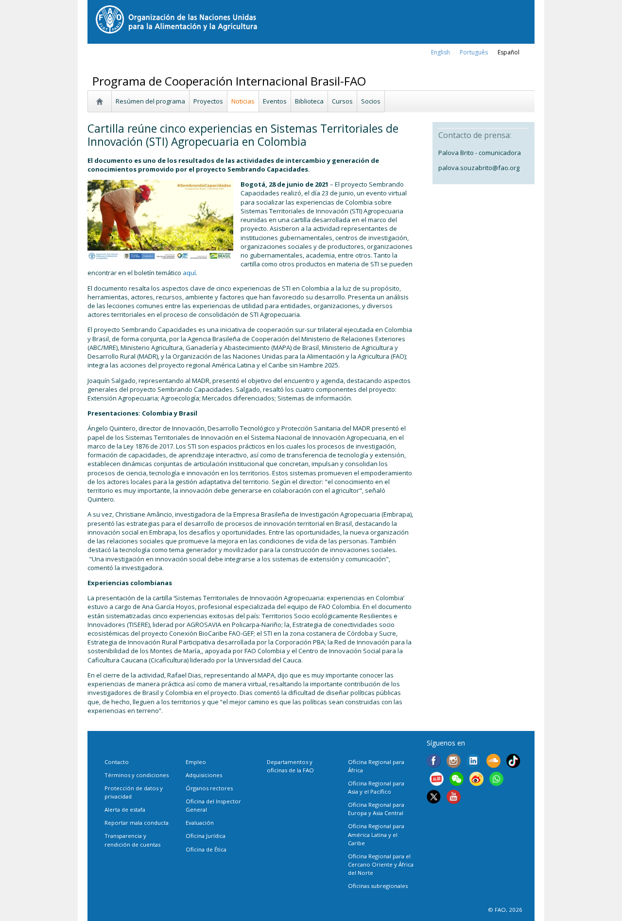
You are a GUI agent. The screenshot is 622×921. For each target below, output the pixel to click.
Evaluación (200, 822)
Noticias (243, 101)
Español (508, 52)
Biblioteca (309, 101)
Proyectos (208, 101)
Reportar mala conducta (136, 822)
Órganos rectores (209, 788)
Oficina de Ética (206, 849)
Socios (370, 101)
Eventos (275, 101)
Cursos (342, 101)
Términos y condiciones (136, 775)
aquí (189, 272)
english (440, 52)
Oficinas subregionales (378, 885)
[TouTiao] (437, 780)
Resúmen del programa (150, 101)
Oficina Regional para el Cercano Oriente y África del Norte (381, 864)
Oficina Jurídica (205, 835)
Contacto (116, 761)
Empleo (196, 761)
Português (474, 52)
